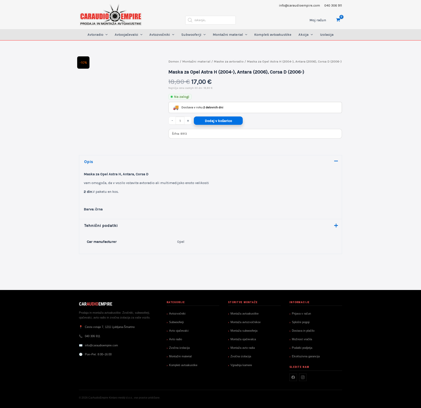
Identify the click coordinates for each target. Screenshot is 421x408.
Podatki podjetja (302, 347)
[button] (105, 34)
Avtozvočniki (177, 313)
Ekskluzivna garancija (306, 356)
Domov (173, 61)
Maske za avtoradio (229, 61)
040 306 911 (333, 5)
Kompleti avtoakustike (183, 365)
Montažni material (196, 61)
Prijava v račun (301, 313)
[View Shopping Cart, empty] (338, 20)
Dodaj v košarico (218, 121)
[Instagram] (303, 377)
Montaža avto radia (242, 347)
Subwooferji (176, 322)
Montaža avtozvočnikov (245, 322)
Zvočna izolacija (179, 347)
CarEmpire (95, 304)
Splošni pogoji (301, 322)
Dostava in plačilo (303, 330)
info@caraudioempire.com (299, 5)
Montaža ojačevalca (243, 339)
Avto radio (175, 339)
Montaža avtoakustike (244, 313)
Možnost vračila (302, 339)
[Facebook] (293, 377)
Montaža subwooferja (243, 330)
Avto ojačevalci (179, 330)
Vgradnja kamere (241, 365)
